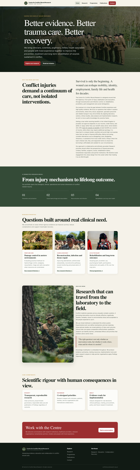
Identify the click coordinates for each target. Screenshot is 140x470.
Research (84, 3)
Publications (103, 3)
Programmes (93, 3)
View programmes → (96, 271)
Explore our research (32, 63)
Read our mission (48, 63)
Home (77, 3)
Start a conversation (106, 430)
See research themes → (32, 271)
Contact (112, 3)
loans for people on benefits (91, 128)
